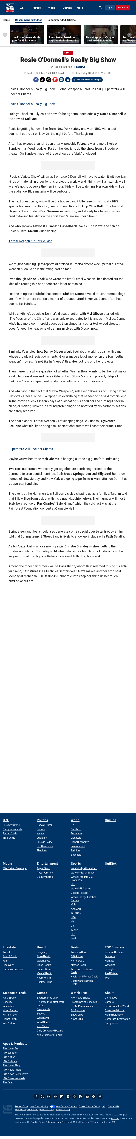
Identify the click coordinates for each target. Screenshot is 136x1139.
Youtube (55, 1096)
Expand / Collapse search (100, 7)
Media (7, 863)
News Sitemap (47, 1109)
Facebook (36, 79)
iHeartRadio (100, 1096)
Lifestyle (9, 947)
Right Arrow (129, 35)
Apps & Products (15, 1043)
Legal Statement (64, 1122)
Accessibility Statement (26, 1109)
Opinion (67, 7)
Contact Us (113, 1106)
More (80, 7)
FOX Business (114, 947)
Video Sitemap (63, 1109)
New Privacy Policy (39, 1106)
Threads (48, 79)
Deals (75, 947)
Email (67, 79)
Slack (74, 1096)
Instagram (49, 1096)
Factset (115, 1118)
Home (6, 20)
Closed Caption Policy (89, 1106)
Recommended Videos (28, 20)
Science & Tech (14, 993)
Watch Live (79, 993)
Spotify (93, 1096)
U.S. (22, 7)
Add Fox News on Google (88, 79)
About (109, 993)
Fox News (10, 8)
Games (42, 993)
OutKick (111, 863)
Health (42, 947)
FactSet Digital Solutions (43, 1122)
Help (104, 1106)
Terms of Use (21, 1106)
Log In (109, 7)
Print (61, 79)
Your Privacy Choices (66, 1106)
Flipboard (55, 79)
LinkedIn (68, 1096)
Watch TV (123, 7)
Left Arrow (5, 35)
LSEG (112, 1122)
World (52, 7)
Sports (76, 863)
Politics (36, 7)
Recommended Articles (62, 20)
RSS (80, 1096)
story (68, 53)
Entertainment (47, 863)
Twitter (42, 79)
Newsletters (87, 1096)
